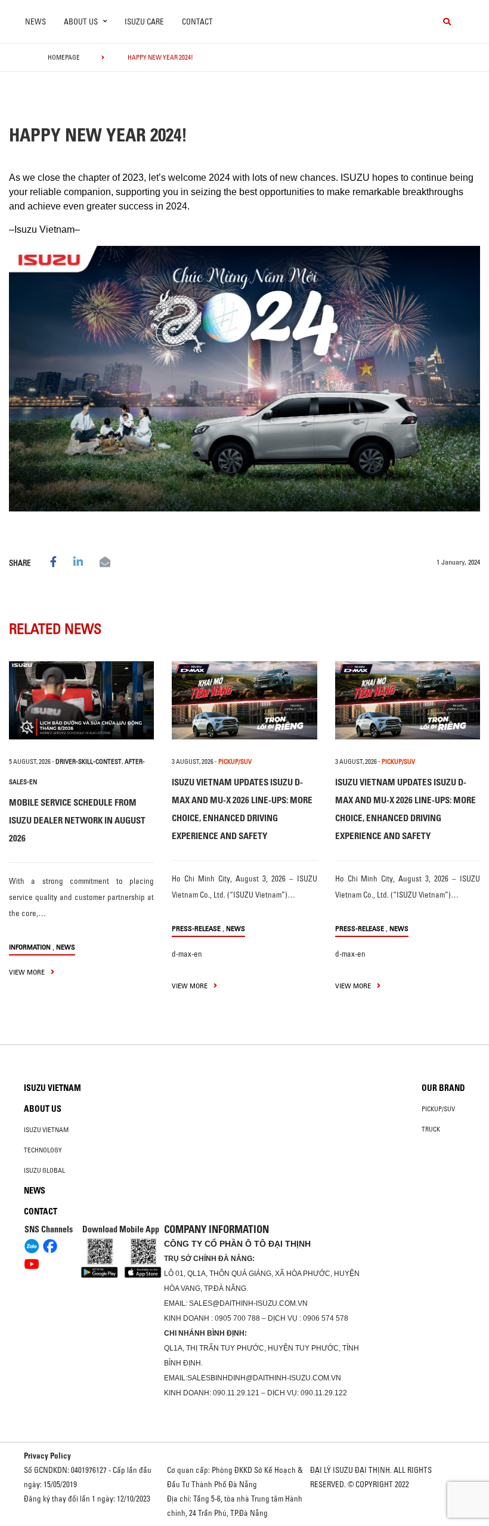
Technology (43, 1150)
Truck (431, 1129)
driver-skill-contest (88, 761)
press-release (196, 928)
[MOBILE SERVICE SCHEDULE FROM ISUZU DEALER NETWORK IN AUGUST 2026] (81, 700)
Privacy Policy (47, 1455)
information (30, 946)
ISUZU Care (144, 21)
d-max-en (187, 953)
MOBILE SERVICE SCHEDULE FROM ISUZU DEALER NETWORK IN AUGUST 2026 (77, 820)
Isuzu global (44, 1170)
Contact (197, 21)
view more (28, 971)
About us (42, 1108)
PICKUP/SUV (235, 761)
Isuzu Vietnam (52, 1088)
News (35, 21)
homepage (64, 57)
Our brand (443, 1088)
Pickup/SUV (438, 1109)
